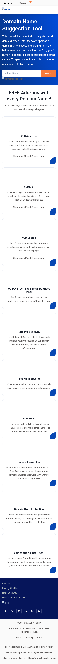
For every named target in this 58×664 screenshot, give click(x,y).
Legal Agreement (31, 647)
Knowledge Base (13, 647)
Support (22, 3)
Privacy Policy (47, 647)
